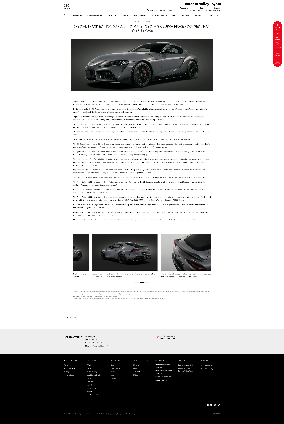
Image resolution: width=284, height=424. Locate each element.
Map (87, 345)
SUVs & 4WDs (93, 360)
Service (125, 15)
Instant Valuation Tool (163, 376)
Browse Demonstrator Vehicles (163, 371)
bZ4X (89, 368)
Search (218, 15)
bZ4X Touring (92, 372)
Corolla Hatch (69, 368)
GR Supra (136, 375)
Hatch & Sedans (71, 360)
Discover (197, 15)
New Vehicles (77, 15)
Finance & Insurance (159, 15)
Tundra (112, 372)
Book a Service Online (186, 365)
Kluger (89, 391)
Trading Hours (99, 345)
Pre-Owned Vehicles (94, 15)
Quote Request (161, 380)
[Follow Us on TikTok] (219, 405)
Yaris (66, 365)
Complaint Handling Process (131, 414)
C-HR (89, 378)
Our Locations (206, 365)
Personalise (185, 15)
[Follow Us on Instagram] (215, 405)
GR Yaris (136, 365)
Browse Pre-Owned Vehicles (162, 365)
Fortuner (90, 381)
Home (64, 15)
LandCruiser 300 (93, 395)
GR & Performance (141, 360)
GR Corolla (137, 372)
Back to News (70, 317)
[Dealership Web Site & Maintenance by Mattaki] (216, 414)
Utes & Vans (115, 360)
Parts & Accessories (140, 15)
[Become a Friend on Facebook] (207, 405)
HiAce (112, 375)
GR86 (135, 368)
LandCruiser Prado (94, 375)
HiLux (112, 365)
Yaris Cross (91, 385)
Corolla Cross (92, 388)
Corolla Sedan (69, 375)
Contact (209, 15)
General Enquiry (207, 369)
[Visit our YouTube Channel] (211, 405)
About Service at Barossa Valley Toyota (186, 369)
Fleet (174, 15)
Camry (66, 372)
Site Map (108, 414)
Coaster (113, 378)
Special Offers (112, 15)
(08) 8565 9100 (182, 9)
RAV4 (89, 365)
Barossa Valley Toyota (203, 3)
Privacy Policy (117, 414)
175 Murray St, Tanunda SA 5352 (161, 10)
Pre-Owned (160, 360)
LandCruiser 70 (115, 368)
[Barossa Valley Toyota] (67, 6)
